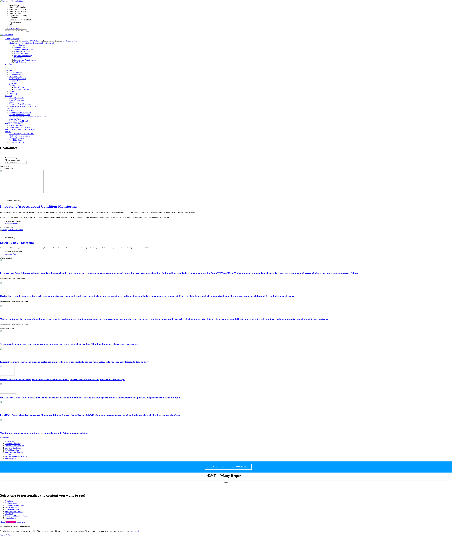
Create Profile (14, 28)
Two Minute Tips (15, 72)
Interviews (13, 83)
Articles (12, 91)
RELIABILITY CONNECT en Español (20, 130)
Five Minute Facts (16, 74)
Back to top (4, 438)
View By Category (12, 39)
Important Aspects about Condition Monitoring (38, 206)
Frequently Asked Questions (19, 104)
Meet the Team (14, 119)
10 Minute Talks (15, 77)
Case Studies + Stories (17, 79)
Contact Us (9, 108)
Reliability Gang (15, 140)
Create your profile (70, 41)
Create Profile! (11, 522)
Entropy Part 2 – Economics (17, 242)
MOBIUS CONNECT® (14, 123)
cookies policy (135, 531)
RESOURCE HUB (16, 98)
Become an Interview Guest (19, 115)
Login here (21, 522)
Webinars (12, 85)
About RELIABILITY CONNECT (22, 106)
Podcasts (8, 132)
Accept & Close (6, 535)
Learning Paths (15, 81)
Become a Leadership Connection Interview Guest (28, 117)
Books (11, 102)
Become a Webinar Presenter (20, 113)
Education (8, 70)
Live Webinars (19, 87)
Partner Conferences (16, 100)
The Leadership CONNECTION (21, 134)
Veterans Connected (16, 138)
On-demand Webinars (22, 89)
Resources (8, 96)
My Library (9, 64)
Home (7, 68)
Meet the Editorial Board (18, 121)
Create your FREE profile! (228, 467)
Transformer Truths (16, 142)
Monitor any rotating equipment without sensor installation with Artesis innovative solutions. (44, 433)
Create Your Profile (16, 125)
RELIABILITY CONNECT (29, 41)
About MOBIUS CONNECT (20, 127)
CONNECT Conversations (19, 136)
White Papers (14, 94)
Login (11, 26)
